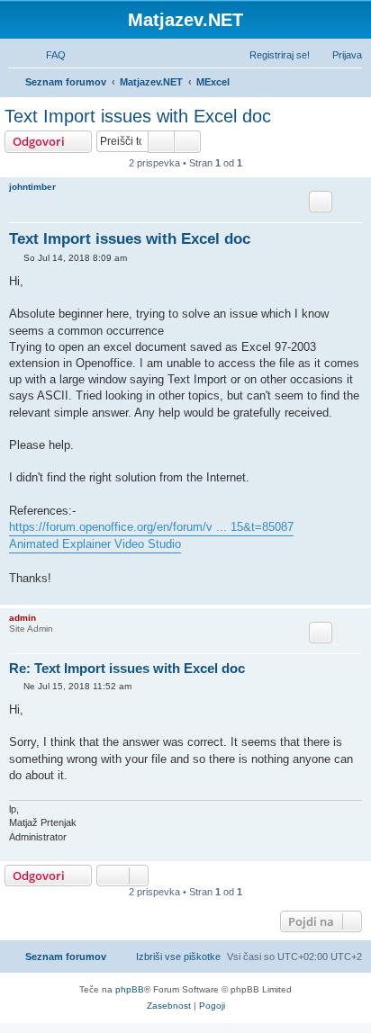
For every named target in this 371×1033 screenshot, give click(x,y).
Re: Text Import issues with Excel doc (127, 668)
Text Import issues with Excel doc (138, 116)
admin (22, 618)
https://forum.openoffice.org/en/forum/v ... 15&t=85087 (151, 527)
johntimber (32, 187)
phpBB (129, 989)
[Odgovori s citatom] (320, 201)
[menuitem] (48, 55)
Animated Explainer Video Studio (95, 544)
